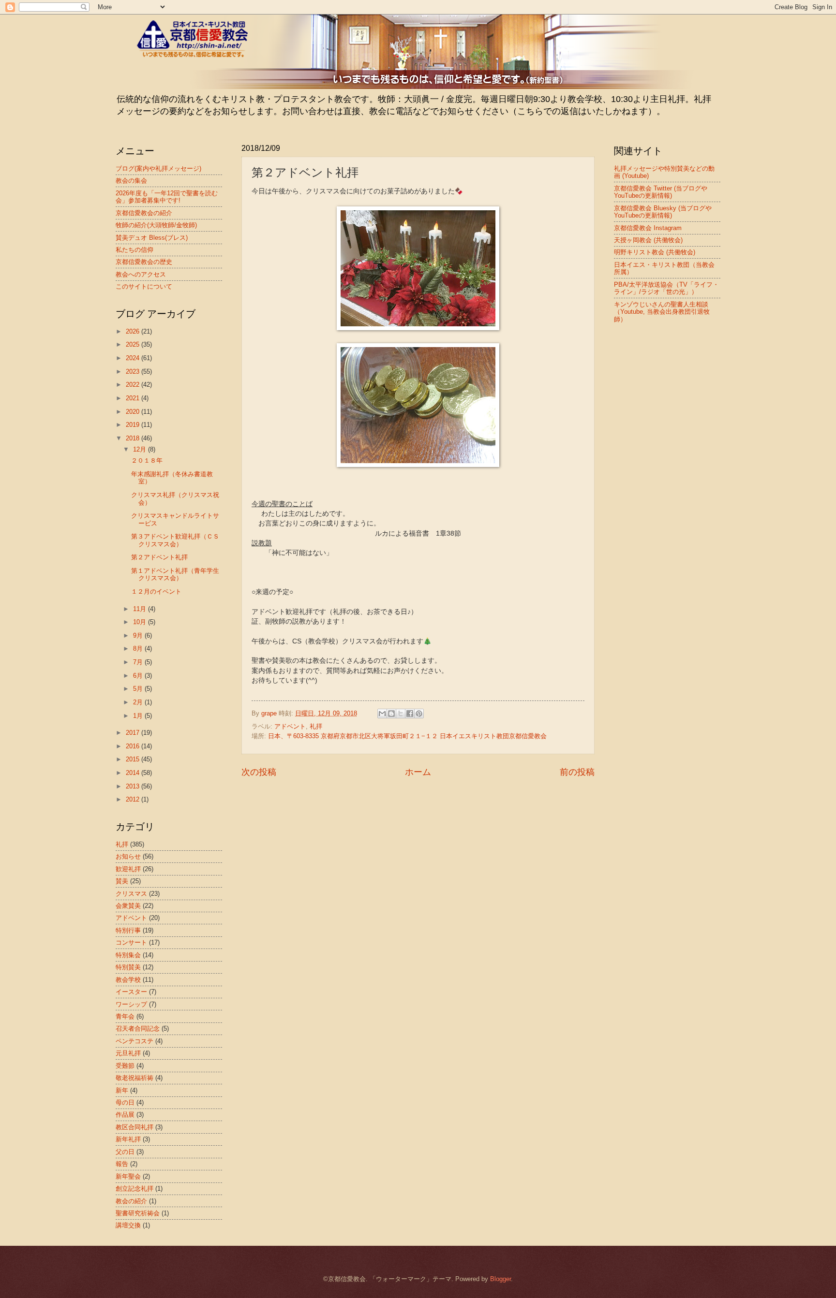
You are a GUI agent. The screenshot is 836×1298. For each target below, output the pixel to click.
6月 (139, 675)
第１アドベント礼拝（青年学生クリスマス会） (175, 574)
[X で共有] (400, 713)
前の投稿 (577, 772)
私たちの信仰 (134, 249)
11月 (140, 609)
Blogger (500, 1279)
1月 (139, 715)
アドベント (290, 726)
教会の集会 (131, 180)
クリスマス (131, 893)
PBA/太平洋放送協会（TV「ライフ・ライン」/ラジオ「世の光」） (666, 288)
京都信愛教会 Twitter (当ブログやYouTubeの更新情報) (660, 192)
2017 (133, 732)
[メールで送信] (382, 713)
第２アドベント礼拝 (159, 557)
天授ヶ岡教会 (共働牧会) (648, 240)
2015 (133, 759)
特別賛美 (128, 967)
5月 (139, 688)
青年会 (125, 1016)
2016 (133, 746)
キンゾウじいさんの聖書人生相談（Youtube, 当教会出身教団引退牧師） (662, 312)
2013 (133, 786)
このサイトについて (144, 286)
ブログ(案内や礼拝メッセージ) (158, 168)
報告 (122, 1163)
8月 (139, 648)
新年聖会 (128, 1176)
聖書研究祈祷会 (138, 1213)
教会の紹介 (131, 1201)
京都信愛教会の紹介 (144, 213)
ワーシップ (131, 1004)
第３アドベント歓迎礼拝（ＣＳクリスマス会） (175, 540)
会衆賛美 (128, 905)
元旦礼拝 (128, 1053)
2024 (133, 358)
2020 (133, 411)
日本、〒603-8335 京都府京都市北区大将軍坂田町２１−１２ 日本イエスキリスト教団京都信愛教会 (407, 736)
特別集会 (128, 955)
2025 (133, 344)
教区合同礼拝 (134, 1127)
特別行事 (128, 930)
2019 (133, 424)
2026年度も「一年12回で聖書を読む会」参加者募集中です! (167, 197)
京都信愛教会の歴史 (144, 261)
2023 (133, 371)
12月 (140, 449)
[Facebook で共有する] (410, 713)
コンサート (131, 942)
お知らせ (128, 856)
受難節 (125, 1065)
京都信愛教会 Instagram (648, 228)
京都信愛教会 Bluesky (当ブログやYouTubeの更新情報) (663, 211)
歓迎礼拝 (128, 869)
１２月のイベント (156, 591)
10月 (140, 622)
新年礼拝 (128, 1139)
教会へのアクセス (141, 274)
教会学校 (128, 979)
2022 (133, 384)
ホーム (418, 772)
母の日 (125, 1102)
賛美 (122, 881)
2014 (133, 772)
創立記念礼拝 (134, 1188)
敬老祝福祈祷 (134, 1077)
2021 (133, 398)
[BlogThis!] (391, 713)
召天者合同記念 (138, 1028)
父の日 (125, 1151)
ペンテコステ (134, 1041)
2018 (133, 438)
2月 (139, 702)
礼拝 (316, 726)
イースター (131, 991)
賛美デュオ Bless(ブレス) (152, 237)
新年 (122, 1090)
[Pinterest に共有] (419, 713)
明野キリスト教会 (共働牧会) (654, 252)
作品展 (125, 1114)
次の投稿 (258, 772)
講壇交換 (128, 1225)
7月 (139, 662)
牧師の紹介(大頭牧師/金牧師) (156, 225)
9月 (139, 635)
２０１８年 (147, 460)
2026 (133, 331)
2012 (133, 799)
